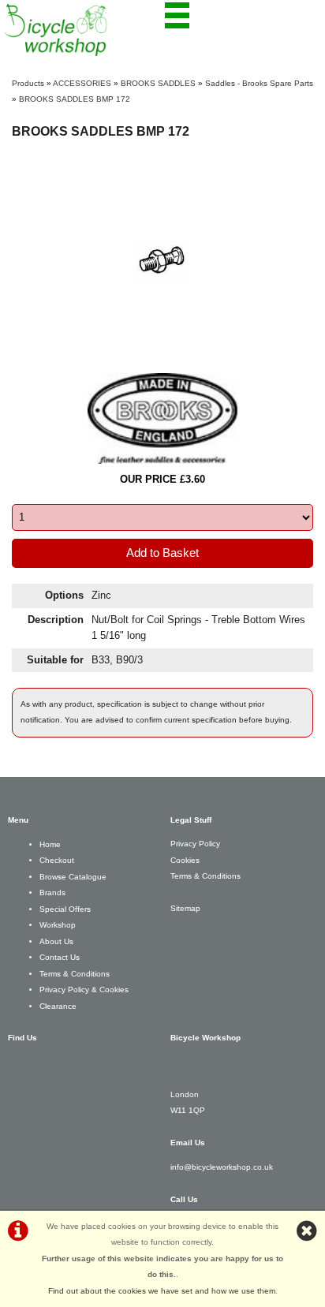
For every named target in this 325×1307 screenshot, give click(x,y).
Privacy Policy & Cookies (84, 989)
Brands (52, 892)
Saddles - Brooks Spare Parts (259, 83)
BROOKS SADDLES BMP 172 (74, 99)
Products (28, 83)
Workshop (57, 925)
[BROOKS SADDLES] (162, 418)
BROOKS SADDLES (158, 83)
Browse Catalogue (72, 876)
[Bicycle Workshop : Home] (83, 30)
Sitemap (185, 908)
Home (50, 844)
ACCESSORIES (82, 83)
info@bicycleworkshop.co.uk (221, 1167)
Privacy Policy (195, 843)
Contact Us (59, 957)
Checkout (56, 860)
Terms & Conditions (74, 973)
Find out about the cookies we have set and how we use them (161, 1290)
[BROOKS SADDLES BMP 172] (162, 261)
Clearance (58, 1006)
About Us (56, 941)
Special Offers (65, 909)
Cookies (185, 860)
